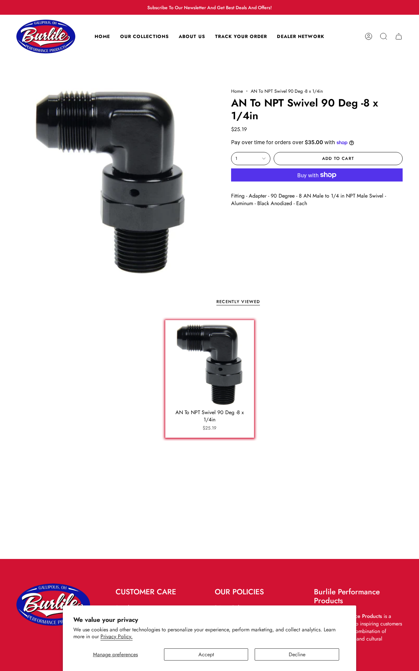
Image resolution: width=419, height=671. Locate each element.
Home (237, 91)
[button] (383, 36)
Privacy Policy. (116, 636)
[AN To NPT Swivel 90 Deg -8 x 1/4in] (210, 364)
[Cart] (398, 36)
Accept (206, 654)
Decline (297, 654)
